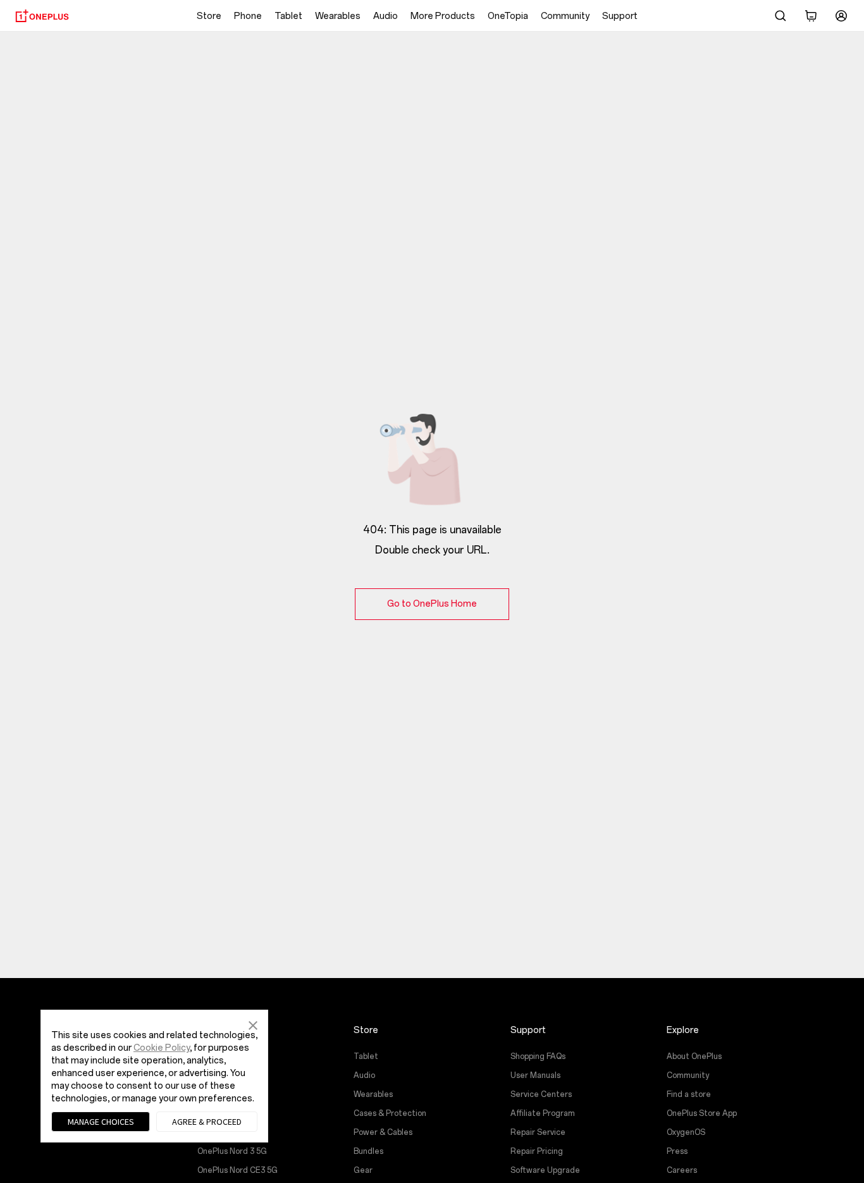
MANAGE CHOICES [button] (101, 1121)
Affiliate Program (542, 1113)
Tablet (288, 16)
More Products (442, 16)
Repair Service (537, 1132)
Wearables (338, 16)
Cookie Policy (161, 1048)
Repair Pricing (536, 1151)
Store (209, 16)
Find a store (689, 1094)
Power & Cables (383, 1132)
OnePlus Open (223, 1094)
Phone (248, 16)
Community (565, 16)
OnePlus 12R (219, 1075)
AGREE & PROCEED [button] (207, 1121)
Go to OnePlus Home (432, 603)
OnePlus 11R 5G (225, 1132)
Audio (385, 16)
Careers (682, 1170)
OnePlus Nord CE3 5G (237, 1170)
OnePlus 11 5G (222, 1113)
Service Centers (541, 1094)
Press (677, 1151)
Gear (363, 1170)
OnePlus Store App (702, 1113)
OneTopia (508, 16)
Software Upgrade (545, 1170)
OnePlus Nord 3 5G (232, 1151)
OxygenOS (686, 1132)
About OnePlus (694, 1056)
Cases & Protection (390, 1113)
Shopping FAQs (537, 1056)
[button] (253, 1024)
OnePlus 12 (217, 1056)
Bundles (368, 1151)
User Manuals (535, 1075)
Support (620, 16)
